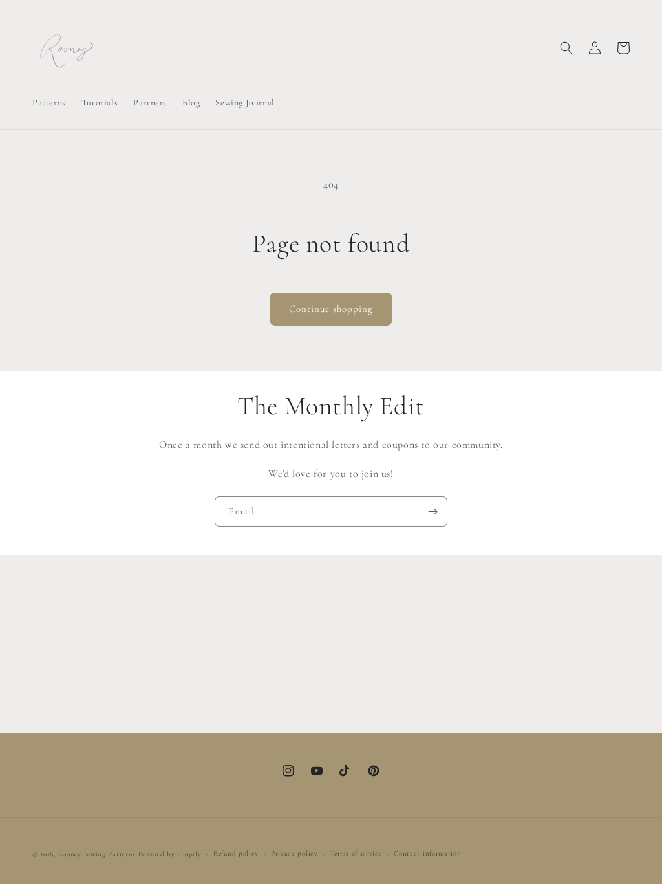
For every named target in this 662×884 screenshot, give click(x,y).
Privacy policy (294, 853)
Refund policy (236, 853)
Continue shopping (331, 309)
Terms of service (355, 853)
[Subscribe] (432, 511)
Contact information (427, 853)
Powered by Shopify (170, 854)
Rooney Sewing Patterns (97, 854)
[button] (566, 48)
